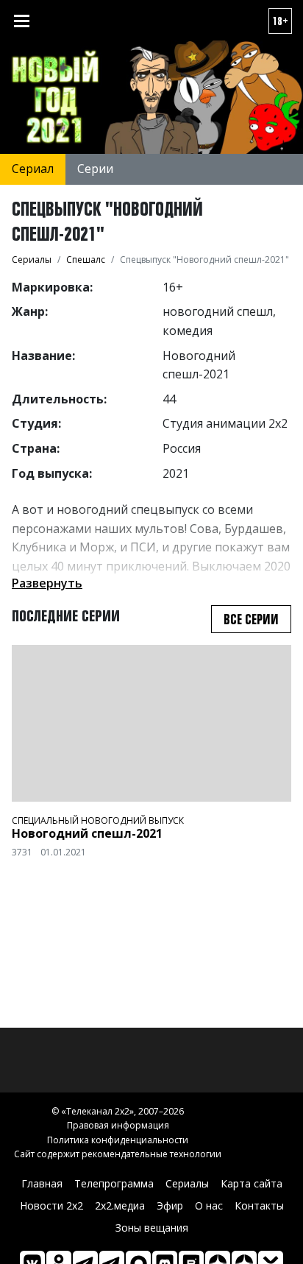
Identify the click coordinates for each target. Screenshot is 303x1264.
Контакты (259, 1205)
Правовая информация (118, 1125)
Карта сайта (251, 1183)
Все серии (251, 619)
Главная (42, 1183)
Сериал (33, 168)
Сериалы (187, 1183)
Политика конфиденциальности (117, 1140)
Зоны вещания (151, 1228)
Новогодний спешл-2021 (87, 833)
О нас (209, 1205)
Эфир (170, 1205)
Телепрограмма (114, 1183)
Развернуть (47, 583)
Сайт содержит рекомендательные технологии (117, 1154)
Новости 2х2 (51, 1205)
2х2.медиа (120, 1205)
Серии (95, 168)
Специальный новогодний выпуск (98, 820)
